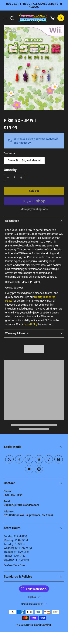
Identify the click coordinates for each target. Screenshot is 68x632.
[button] (34, 191)
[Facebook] (19, 459)
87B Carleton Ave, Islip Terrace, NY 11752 (28, 515)
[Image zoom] (34, 67)
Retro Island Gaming (38, 624)
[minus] (8, 178)
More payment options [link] (34, 209)
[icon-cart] (52, 18)
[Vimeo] (39, 469)
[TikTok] (49, 459)
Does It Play (31, 324)
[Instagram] (39, 459)
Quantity (10, 170)
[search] (12, 18)
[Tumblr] (58, 459)
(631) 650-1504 (13, 494)
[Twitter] (9, 459)
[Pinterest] (29, 459)
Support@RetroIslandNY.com (21, 504)
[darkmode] (60, 17)
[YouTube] (29, 469)
